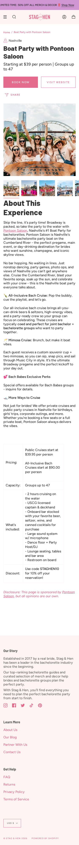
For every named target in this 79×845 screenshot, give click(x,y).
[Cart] (73, 17)
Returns (9, 784)
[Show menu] (6, 17)
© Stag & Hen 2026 (15, 838)
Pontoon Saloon (15, 230)
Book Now (20, 82)
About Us (10, 730)
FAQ (6, 777)
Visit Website (58, 82)
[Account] (64, 17)
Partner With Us (15, 745)
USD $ (10, 823)
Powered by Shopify (45, 838)
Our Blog (10, 737)
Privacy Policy (14, 792)
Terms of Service (16, 799)
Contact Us (11, 752)
